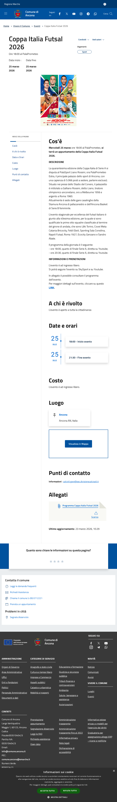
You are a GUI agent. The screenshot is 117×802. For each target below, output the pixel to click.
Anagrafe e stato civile (41, 667)
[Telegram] (87, 14)
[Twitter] (65, 14)
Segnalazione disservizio (42, 728)
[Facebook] (58, 14)
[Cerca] (111, 13)
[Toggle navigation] (5, 13)
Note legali (64, 743)
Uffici (4, 677)
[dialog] (58, 785)
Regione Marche (12, 4)
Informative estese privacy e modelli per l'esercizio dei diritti (98, 723)
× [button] (114, 771)
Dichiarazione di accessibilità (66, 750)
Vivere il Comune (21, 26)
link (85, 785)
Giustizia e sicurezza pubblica (69, 674)
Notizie (91, 667)
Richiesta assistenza (40, 739)
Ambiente (63, 690)
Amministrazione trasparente (67, 721)
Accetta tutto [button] (47, 791)
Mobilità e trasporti (39, 692)
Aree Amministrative (12, 672)
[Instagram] (80, 14)
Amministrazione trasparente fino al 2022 (71, 730)
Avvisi (91, 677)
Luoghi (91, 691)
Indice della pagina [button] (20, 136)
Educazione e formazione (71, 667)
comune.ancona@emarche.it (16, 759)
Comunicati (93, 672)
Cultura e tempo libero (41, 672)
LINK (51, 288)
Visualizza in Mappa (78, 444)
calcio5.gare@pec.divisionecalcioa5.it (81, 481)
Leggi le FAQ (36, 734)
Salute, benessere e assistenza (68, 697)
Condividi (82, 39)
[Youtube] (73, 14)
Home (6, 26)
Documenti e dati (10, 698)
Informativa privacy (68, 738)
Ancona (63, 415)
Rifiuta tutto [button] (70, 790)
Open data (35, 744)
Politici (5, 687)
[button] (58, 797)
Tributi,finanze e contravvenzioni (67, 683)
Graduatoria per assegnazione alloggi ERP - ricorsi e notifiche (100, 736)
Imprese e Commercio (40, 677)
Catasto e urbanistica (40, 687)
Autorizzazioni (66, 704)
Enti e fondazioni (10, 682)
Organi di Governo (10, 667)
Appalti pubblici (37, 682)
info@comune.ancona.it (14, 751)
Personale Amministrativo (14, 692)
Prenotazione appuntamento (37, 721)
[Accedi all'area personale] (105, 4)
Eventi (37, 26)
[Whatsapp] (94, 14)
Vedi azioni (97, 39)
